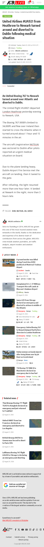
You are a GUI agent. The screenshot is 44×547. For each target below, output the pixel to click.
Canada (27, 270)
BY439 (23, 385)
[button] (4, 3)
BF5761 (23, 279)
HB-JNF (20, 322)
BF (19, 279)
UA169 (33, 347)
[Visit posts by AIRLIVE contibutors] (5, 53)
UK (39, 336)
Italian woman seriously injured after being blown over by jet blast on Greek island (28, 354)
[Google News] (26, 530)
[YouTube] (22, 530)
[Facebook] (15, 530)
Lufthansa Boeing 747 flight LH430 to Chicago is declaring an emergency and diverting (14, 455)
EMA (28, 385)
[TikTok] (33, 530)
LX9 (28, 322)
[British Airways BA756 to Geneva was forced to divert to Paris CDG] (35, 440)
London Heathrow (11, 111)
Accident (21, 270)
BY (19, 385)
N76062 (24, 347)
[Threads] (40, 530)
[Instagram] (30, 530)
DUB (15, 59)
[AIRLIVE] (16, 3)
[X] (19, 530)
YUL (34, 279)
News (26, 360)
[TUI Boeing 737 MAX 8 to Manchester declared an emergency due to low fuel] (8, 371)
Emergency (21, 311)
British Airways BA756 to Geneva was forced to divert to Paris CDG (13, 440)
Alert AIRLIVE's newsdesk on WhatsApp (15, 520)
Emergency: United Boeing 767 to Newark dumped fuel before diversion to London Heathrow (28, 330)
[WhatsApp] (37, 530)
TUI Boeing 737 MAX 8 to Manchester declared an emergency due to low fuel (26, 370)
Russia (27, 292)
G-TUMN (33, 385)
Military (20, 292)
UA (25, 59)
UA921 (29, 59)
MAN (38, 385)
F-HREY (29, 279)
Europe (28, 311)
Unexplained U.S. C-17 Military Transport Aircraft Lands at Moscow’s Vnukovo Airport (28, 286)
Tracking (7, 16)
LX (25, 322)
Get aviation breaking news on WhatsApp (22, 7)
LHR (19, 347)
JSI (32, 363)
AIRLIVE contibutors (21, 51)
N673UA (20, 59)
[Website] (40, 221)
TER (31, 322)
